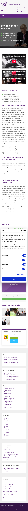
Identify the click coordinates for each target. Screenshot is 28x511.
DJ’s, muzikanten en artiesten (11, 468)
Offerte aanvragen (9, 452)
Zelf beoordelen (14, 337)
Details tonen (20, 274)
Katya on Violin (7, 404)
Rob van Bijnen (7, 393)
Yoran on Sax (7, 395)
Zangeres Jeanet (8, 401)
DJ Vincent (7, 429)
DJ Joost (6, 428)
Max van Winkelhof (9, 388)
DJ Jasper (6, 420)
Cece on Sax (7, 396)
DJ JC (5, 437)
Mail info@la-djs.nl (21, 11)
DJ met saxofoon (8, 373)
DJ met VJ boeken (8, 378)
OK (14, 279)
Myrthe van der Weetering (10, 403)
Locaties (6, 471)
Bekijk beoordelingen (14, 341)
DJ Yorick (6, 423)
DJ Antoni (6, 432)
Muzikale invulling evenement (11, 362)
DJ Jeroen (6, 435)
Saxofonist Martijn (8, 399)
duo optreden (8, 176)
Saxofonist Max (8, 407)
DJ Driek (6, 431)
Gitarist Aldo (7, 406)
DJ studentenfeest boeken (11, 361)
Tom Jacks (7, 392)
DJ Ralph (6, 426)
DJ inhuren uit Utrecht (9, 364)
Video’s (6, 469)
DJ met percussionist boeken (11, 376)
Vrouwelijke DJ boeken (9, 379)
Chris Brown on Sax (9, 398)
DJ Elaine (6, 418)
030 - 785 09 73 (14, 284)
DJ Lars (6, 424)
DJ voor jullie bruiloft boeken (11, 357)
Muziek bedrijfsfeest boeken (11, 359)
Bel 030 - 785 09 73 (21, 8)
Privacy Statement (9, 459)
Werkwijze (6, 448)
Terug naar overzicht (14, 299)
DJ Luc (5, 421)
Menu (4, 16)
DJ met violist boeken (9, 374)
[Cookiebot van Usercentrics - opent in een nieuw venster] (20, 230)
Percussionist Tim (8, 390)
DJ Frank (6, 434)
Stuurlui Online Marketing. (11, 509)
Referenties (7, 451)
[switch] (24, 260)
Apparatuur (7, 449)
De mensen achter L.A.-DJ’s (11, 454)
